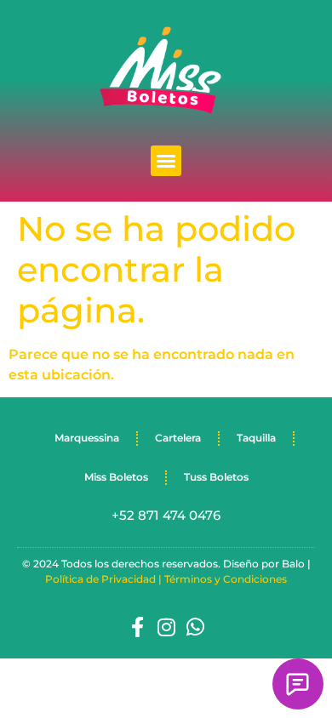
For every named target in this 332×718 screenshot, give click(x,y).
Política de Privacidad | (104, 579)
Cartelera (178, 437)
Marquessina (86, 437)
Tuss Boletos (216, 476)
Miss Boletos (116, 476)
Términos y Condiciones (225, 579)
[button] (166, 160)
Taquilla (256, 437)
